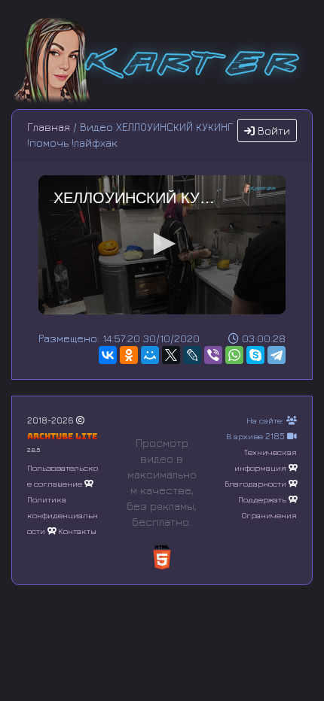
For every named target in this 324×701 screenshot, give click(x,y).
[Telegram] (276, 355)
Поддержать (262, 499)
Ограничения (269, 515)
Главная (48, 126)
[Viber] (213, 355)
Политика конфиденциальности (62, 515)
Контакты (77, 531)
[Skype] (255, 355)
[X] (171, 355)
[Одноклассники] (129, 355)
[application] (162, 244)
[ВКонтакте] (108, 355)
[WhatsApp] (234, 355)
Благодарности (255, 483)
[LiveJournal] (192, 355)
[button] (162, 243)
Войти (272, 130)
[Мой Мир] (150, 355)
